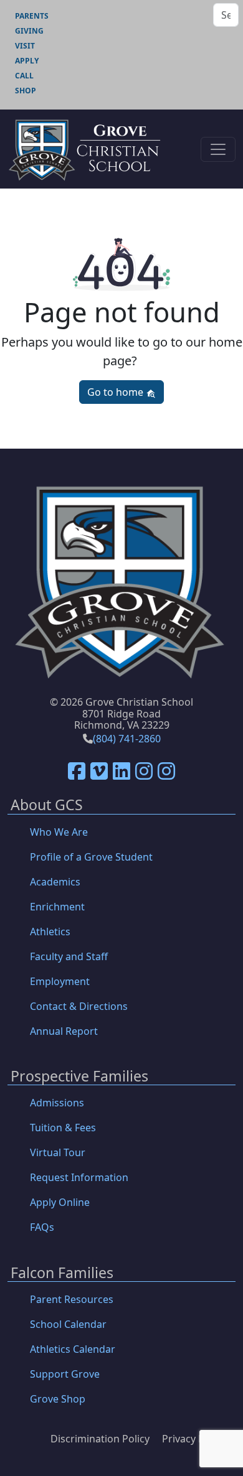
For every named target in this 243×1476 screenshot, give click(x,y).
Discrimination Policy (100, 1439)
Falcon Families (62, 1273)
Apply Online (60, 1202)
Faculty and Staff (69, 956)
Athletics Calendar (72, 1349)
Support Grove (65, 1374)
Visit (25, 45)
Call (24, 75)
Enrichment (57, 906)
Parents (32, 16)
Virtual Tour (57, 1152)
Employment (60, 981)
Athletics (50, 931)
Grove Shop (57, 1399)
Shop (25, 90)
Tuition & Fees (63, 1127)
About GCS (47, 805)
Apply (27, 60)
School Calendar (68, 1324)
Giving (29, 31)
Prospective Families (79, 1077)
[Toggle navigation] (218, 149)
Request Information (79, 1177)
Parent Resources (71, 1299)
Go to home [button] (116, 392)
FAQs (42, 1227)
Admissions (57, 1102)
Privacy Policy (194, 1439)
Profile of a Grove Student (91, 857)
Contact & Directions (79, 1006)
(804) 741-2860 (127, 738)
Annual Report (64, 1031)
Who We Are (59, 832)
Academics (55, 882)
